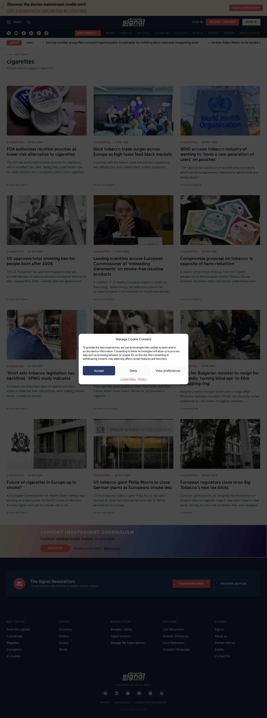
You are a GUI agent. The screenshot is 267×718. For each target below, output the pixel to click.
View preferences (168, 370)
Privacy (142, 379)
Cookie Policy (128, 379)
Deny (133, 370)
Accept (99, 370)
